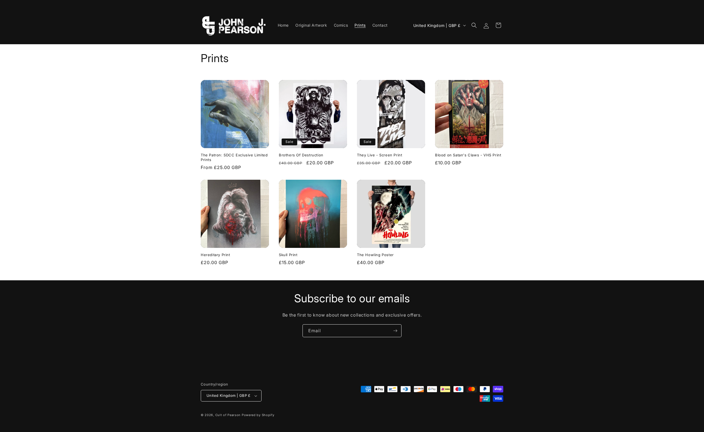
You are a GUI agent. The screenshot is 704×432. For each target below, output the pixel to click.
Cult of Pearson (228, 415)
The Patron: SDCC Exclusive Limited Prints (234, 157)
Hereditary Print (215, 255)
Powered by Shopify (258, 415)
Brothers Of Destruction (301, 155)
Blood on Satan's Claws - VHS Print (468, 155)
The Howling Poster (375, 255)
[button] (474, 25)
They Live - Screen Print (379, 155)
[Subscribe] (395, 330)
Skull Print (288, 255)
